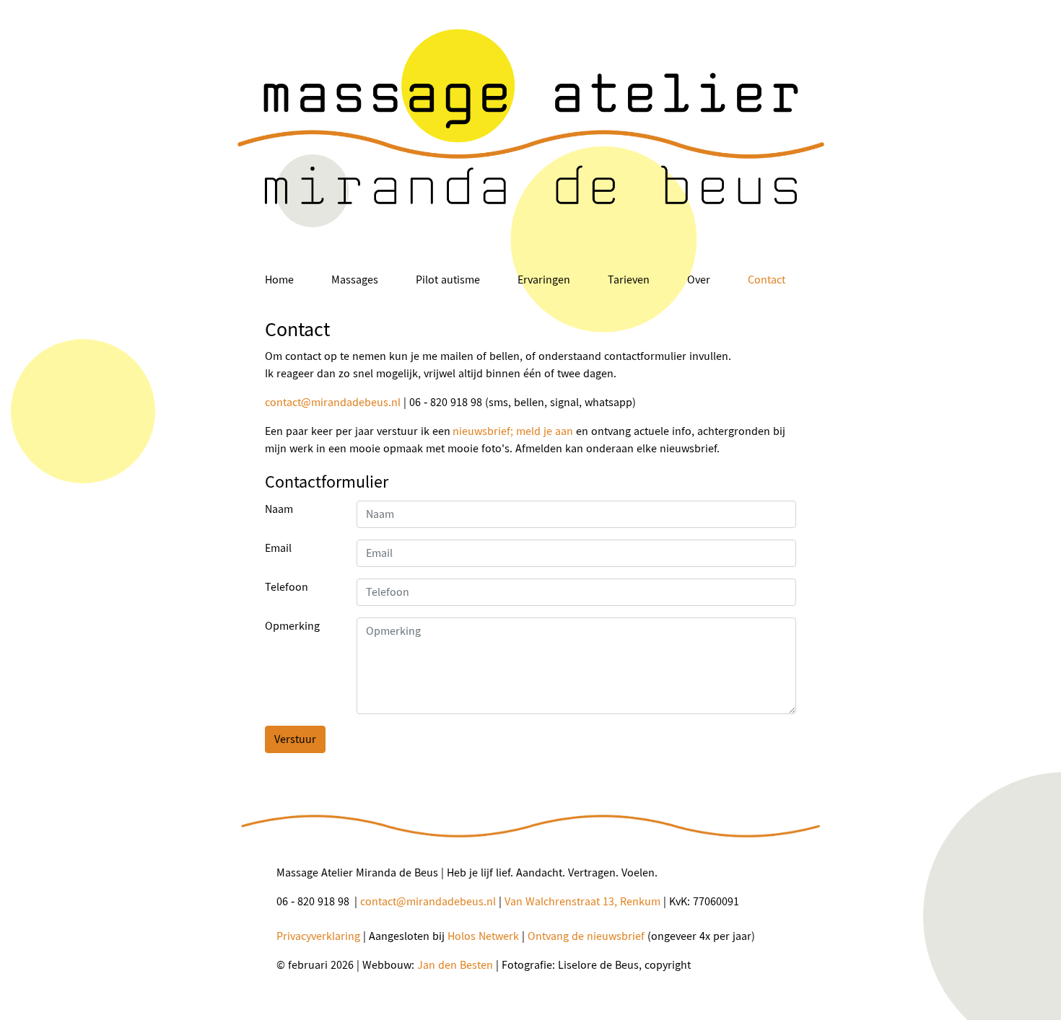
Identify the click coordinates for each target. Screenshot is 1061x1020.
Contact (766, 279)
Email (278, 548)
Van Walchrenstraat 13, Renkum (582, 901)
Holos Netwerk (483, 936)
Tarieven (629, 279)
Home (279, 279)
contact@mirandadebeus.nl (333, 402)
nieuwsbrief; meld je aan (513, 431)
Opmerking (292, 626)
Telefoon (286, 587)
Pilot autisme (448, 279)
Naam (279, 509)
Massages (354, 279)
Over (698, 279)
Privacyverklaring (318, 936)
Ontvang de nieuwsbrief (586, 936)
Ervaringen (544, 279)
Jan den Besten (455, 965)
